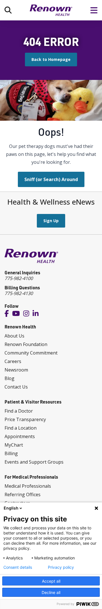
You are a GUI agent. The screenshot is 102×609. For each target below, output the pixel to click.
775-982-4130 (19, 293)
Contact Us (16, 387)
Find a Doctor (19, 411)
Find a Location (21, 428)
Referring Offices (23, 494)
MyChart (14, 445)
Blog (9, 378)
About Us (14, 336)
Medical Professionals (28, 486)
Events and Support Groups (34, 462)
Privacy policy (61, 567)
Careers (13, 361)
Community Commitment (31, 353)
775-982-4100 (19, 278)
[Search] (8, 10)
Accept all (51, 581)
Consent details (17, 567)
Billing (11, 453)
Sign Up (51, 220)
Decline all (51, 592)
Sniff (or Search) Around (51, 179)
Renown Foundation (26, 344)
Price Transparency (25, 419)
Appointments (20, 436)
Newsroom (16, 370)
